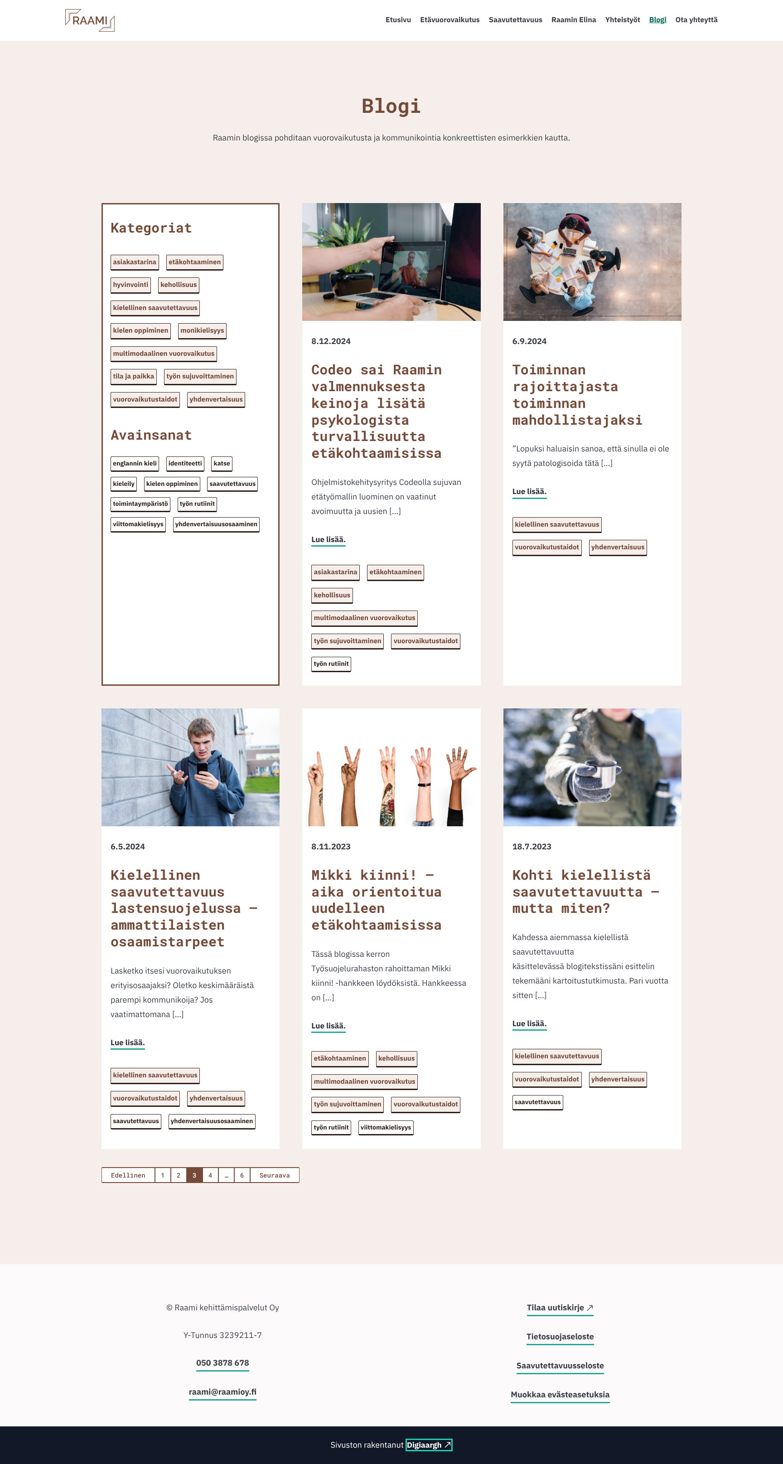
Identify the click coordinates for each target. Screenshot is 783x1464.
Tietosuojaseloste (560, 1336)
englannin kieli (135, 463)
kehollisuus (178, 285)
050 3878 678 (222, 1362)
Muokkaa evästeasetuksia (560, 1394)
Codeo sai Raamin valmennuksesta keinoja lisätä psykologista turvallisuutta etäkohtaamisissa (376, 412)
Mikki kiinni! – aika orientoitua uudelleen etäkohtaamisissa (376, 900)
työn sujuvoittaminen (200, 376)
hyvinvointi (131, 285)
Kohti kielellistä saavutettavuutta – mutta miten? (585, 892)
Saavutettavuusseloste (560, 1365)
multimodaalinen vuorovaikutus (164, 353)
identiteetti (185, 463)
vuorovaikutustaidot (145, 399)
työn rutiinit (197, 503)
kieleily (124, 484)
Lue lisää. (328, 539)
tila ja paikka (134, 376)
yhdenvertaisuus (215, 399)
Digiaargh (424, 1445)
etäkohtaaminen (195, 262)
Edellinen (128, 1175)
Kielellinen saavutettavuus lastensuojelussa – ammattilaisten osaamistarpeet (184, 908)
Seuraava (275, 1175)
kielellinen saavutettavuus (155, 308)
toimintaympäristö (140, 503)
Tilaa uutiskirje (556, 1307)
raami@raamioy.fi (222, 1391)
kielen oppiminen (141, 330)
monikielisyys (202, 330)
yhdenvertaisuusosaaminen (216, 524)
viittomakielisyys (138, 524)
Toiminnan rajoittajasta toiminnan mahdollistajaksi (577, 395)
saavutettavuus (233, 484)
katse (222, 463)
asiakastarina (135, 262)
